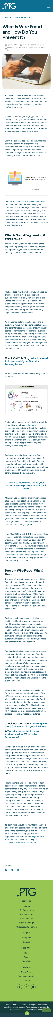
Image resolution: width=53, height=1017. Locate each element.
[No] (46, 1010)
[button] (6, 870)
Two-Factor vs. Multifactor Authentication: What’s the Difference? (22, 734)
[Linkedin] (33, 986)
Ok (27, 1013)
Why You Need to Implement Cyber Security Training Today (26, 360)
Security (22, 47)
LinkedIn (11, 842)
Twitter (33, 842)
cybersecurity (12, 47)
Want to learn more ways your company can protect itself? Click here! (26, 485)
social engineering (33, 47)
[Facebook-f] (19, 986)
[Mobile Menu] (49, 6)
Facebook (20, 842)
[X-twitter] (26, 986)
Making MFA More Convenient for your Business (26, 725)
